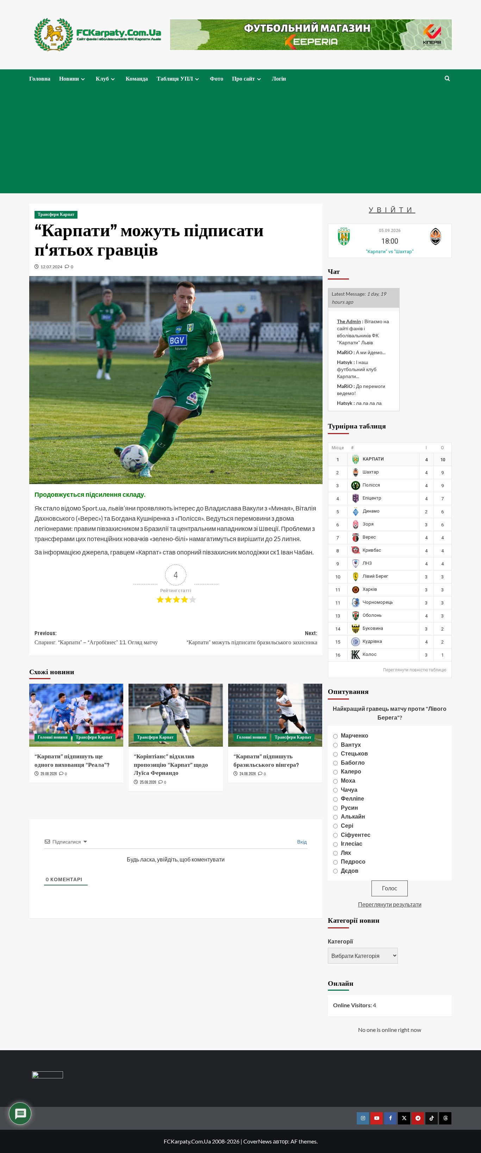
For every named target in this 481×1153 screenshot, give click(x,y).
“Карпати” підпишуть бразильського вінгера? (266, 760)
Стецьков (354, 753)
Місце (338, 447)
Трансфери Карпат (56, 214)
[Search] (447, 79)
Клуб (102, 78)
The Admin (349, 321)
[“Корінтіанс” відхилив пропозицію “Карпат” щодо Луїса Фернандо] (176, 715)
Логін (279, 78)
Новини (69, 78)
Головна (39, 78)
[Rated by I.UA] (47, 1076)
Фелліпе (352, 798)
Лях (346, 852)
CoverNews (257, 1141)
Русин (349, 807)
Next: (252, 637)
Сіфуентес (355, 834)
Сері (347, 825)
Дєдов (349, 870)
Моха (348, 780)
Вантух (351, 744)
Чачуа (349, 789)
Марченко (354, 735)
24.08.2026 (247, 774)
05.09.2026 (390, 230)
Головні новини (53, 737)
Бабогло (353, 762)
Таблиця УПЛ (175, 78)
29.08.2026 (48, 774)
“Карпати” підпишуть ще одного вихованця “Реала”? (72, 760)
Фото (216, 78)
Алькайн (353, 816)
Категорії (340, 941)
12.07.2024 (51, 266)
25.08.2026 (148, 782)
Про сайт (243, 78)
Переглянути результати (389, 904)
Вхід (301, 842)
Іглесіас (351, 843)
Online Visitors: (353, 1005)
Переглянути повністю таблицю (414, 670)
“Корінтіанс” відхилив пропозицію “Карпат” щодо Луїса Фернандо (171, 764)
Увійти (392, 209)
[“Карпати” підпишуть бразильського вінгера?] (275, 715)
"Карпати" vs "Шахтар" (390, 251)
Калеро (351, 771)
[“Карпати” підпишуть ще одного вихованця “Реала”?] (76, 715)
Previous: (96, 637)
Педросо (353, 861)
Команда (137, 78)
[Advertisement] (240, 140)
